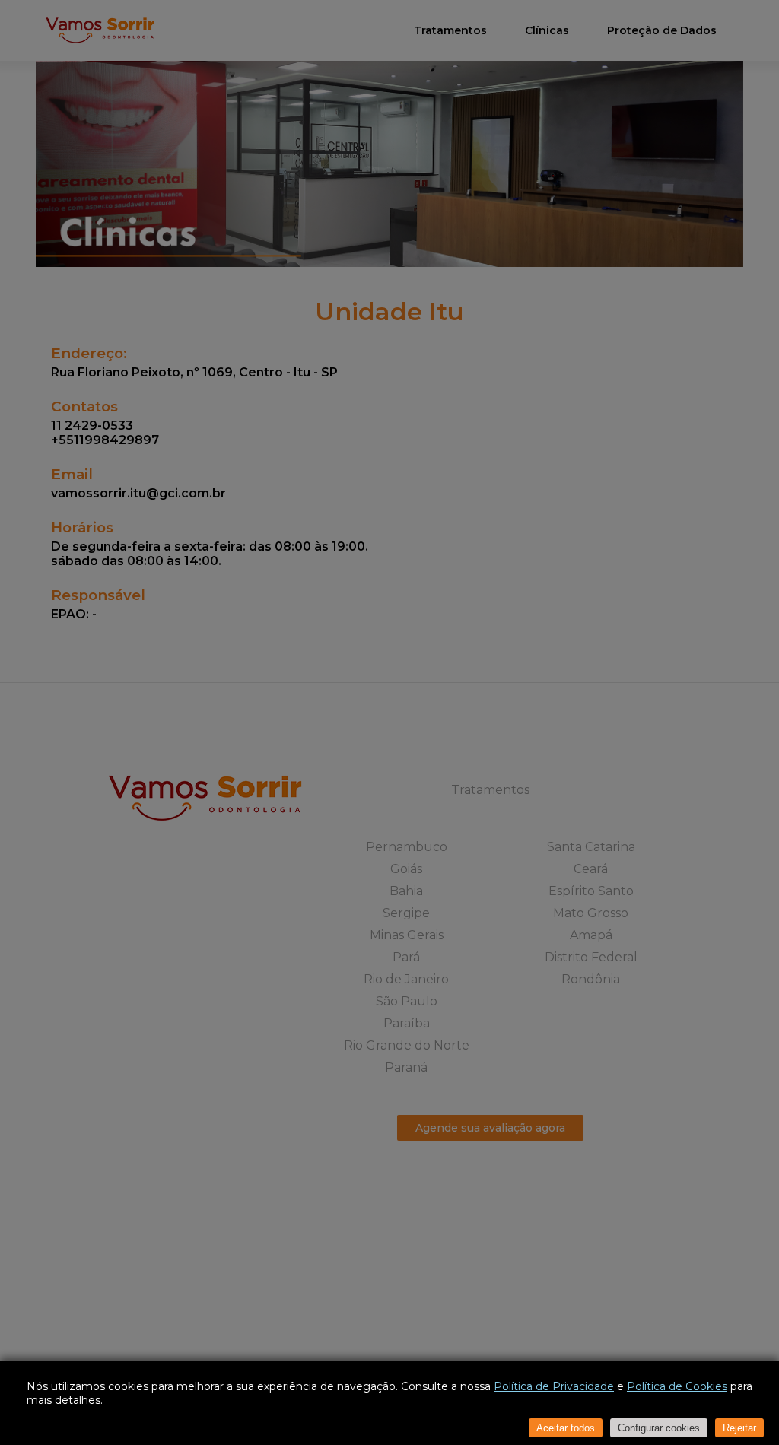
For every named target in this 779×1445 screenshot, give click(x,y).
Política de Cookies (677, 1386)
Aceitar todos (565, 1428)
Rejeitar (739, 1428)
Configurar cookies (659, 1428)
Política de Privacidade (554, 1386)
